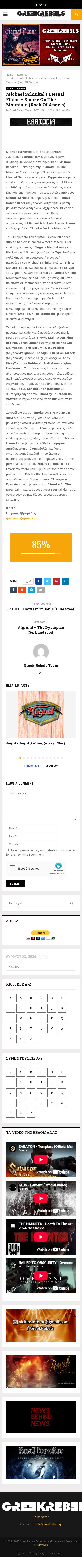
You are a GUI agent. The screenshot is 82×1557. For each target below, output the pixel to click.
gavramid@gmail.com (22, 518)
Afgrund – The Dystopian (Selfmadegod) (41, 630)
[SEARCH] (71, 903)
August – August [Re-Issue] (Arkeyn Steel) (35, 743)
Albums (11, 88)
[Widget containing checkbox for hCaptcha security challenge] (36, 868)
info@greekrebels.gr (49, 1524)
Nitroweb (42, 1545)
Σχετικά (21, 1553)
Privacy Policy (37, 1553)
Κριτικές (21, 88)
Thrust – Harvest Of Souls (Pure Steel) (41, 609)
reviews (52, 766)
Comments (32, 766)
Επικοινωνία (41, 1517)
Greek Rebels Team (21, 110)
